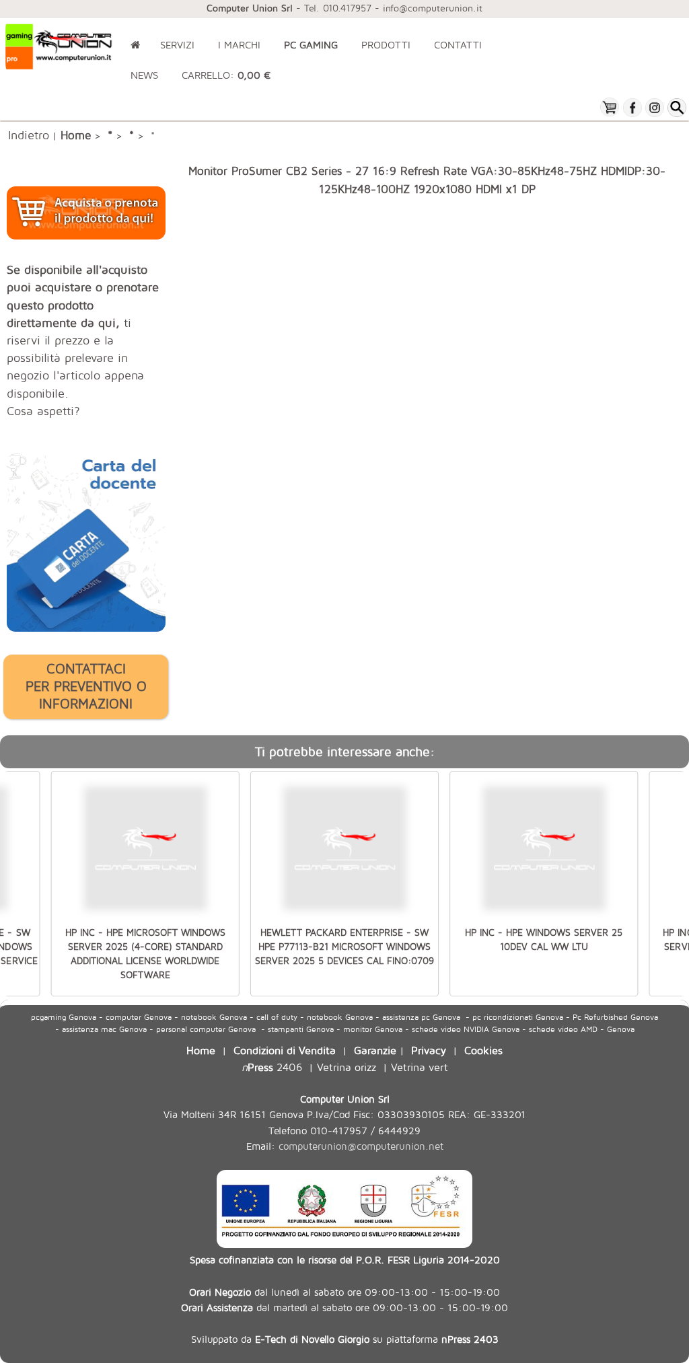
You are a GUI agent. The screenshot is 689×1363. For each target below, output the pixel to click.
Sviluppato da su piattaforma (345, 1339)
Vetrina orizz (346, 1066)
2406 (272, 1066)
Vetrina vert (419, 1066)
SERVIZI (177, 44)
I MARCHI (239, 44)
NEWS (144, 75)
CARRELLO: (226, 75)
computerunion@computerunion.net (361, 1146)
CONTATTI (458, 44)
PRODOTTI (385, 44)
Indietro (28, 134)
